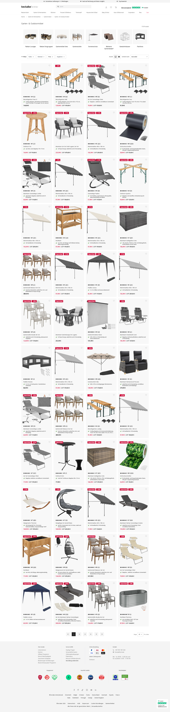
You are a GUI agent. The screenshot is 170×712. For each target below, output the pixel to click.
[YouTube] (91, 690)
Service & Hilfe (69, 647)
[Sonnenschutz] (93, 40)
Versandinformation (71, 652)
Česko (88, 695)
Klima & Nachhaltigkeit (44, 656)
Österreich (68, 695)
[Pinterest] (78, 690)
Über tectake (41, 647)
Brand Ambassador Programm (47, 663)
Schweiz (81, 695)
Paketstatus (69, 656)
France (118, 695)
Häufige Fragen (70, 650)
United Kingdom (99, 698)
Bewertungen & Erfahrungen (46, 660)
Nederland (75, 698)
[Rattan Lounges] (30, 40)
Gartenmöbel (47, 17)
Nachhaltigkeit (122, 670)
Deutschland (95, 695)
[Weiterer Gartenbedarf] (109, 40)
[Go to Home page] (29, 6)
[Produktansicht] (115, 57)
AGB (78, 703)
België (75, 695)
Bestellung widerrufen (72, 660)
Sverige (90, 698)
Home (23, 17)
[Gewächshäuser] (125, 40)
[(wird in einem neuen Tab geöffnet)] (40, 677)
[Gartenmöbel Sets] (62, 40)
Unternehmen (42, 650)
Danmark (104, 695)
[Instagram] (87, 690)
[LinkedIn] (95, 690)
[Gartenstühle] (77, 40)
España (111, 695)
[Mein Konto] (106, 7)
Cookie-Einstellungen (97, 703)
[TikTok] (82, 690)
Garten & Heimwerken (34, 17)
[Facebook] (74, 690)
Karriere (40, 652)
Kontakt (115, 647)
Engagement (50, 670)
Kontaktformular (119, 652)
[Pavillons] (140, 40)
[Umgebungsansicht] (119, 57)
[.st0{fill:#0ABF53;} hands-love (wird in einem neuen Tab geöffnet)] (54, 677)
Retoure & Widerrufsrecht (73, 658)
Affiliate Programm (43, 654)
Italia (68, 698)
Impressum (85, 703)
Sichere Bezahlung (94, 647)
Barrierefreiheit (110, 703)
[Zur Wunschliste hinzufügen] (49, 65)
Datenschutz (71, 703)
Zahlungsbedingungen (72, 654)
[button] (31, 57)
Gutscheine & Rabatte (44, 658)
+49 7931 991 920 (120, 650)
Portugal (83, 698)
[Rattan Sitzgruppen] (46, 40)
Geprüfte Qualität (85, 670)
